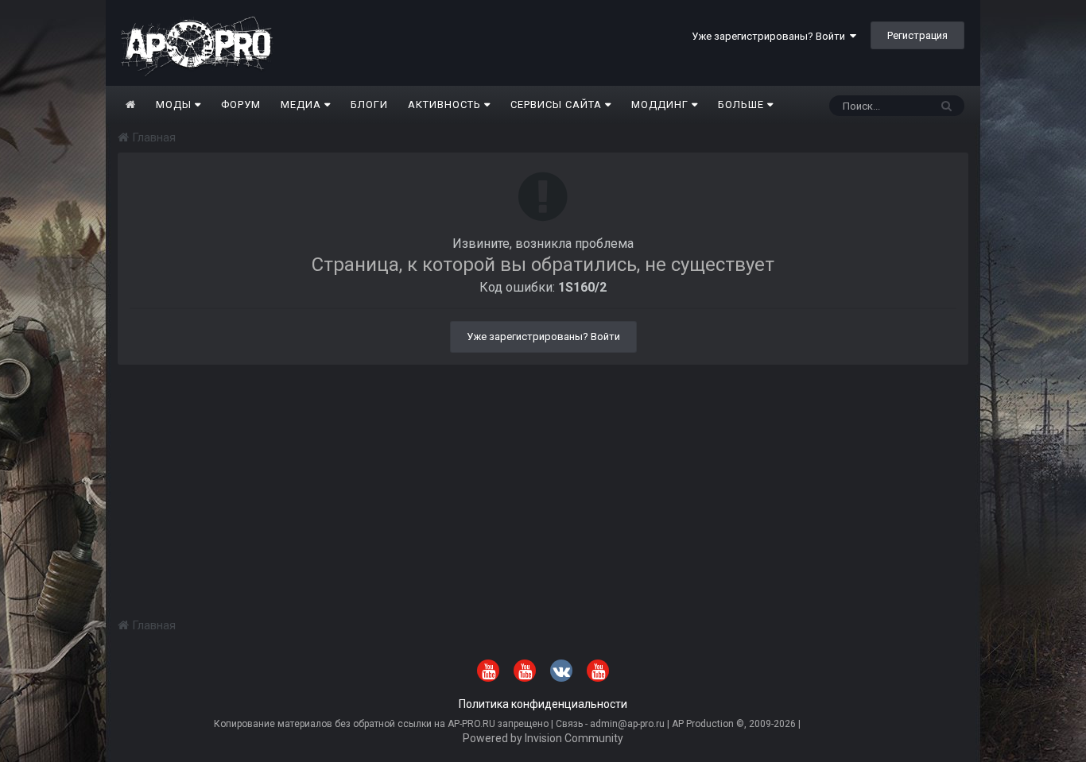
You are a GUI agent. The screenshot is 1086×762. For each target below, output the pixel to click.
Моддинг (661, 104)
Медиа (302, 104)
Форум (241, 104)
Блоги (369, 104)
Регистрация (917, 35)
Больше (741, 104)
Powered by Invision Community (543, 738)
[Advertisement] (543, 476)
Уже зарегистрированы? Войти (771, 36)
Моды (175, 104)
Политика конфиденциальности (543, 704)
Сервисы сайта (557, 104)
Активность (446, 104)
